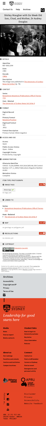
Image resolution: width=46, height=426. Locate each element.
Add (41, 184)
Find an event (29, 365)
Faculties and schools (11, 359)
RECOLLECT (4, 269)
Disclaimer (30, 394)
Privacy (6, 288)
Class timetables (30, 340)
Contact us (28, 356)
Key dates (27, 337)
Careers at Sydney (30, 362)
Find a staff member (31, 359)
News (5, 331)
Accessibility (8, 281)
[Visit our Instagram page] (3, 294)
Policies (27, 343)
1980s (5, 76)
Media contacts (8, 338)
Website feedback (33, 403)
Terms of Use (8, 291)
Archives (27, 9)
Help (18, 9)
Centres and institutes (11, 362)
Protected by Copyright (21, 248)
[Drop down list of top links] (5, 3)
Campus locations (9, 365)
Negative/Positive (9, 120)
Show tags (7, 190)
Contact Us (8, 9)
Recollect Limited (27, 269)
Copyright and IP (9, 284)
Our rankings (8, 356)
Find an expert (8, 335)
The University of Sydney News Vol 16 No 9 (21, 217)
